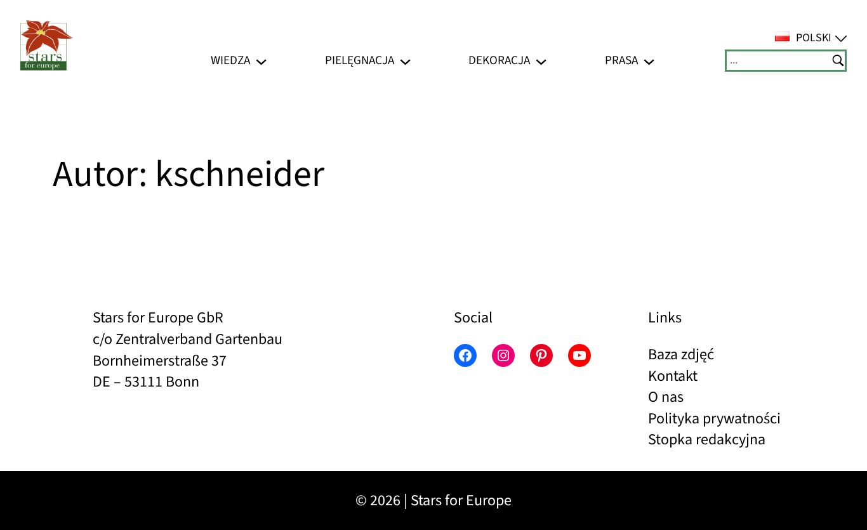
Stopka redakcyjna (706, 439)
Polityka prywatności (714, 418)
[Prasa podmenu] (649, 61)
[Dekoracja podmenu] (541, 61)
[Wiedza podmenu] (261, 61)
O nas (666, 397)
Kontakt (673, 376)
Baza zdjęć (681, 354)
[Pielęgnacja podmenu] (405, 61)
